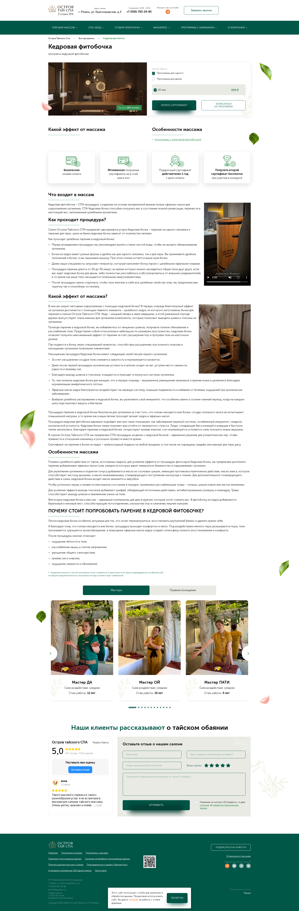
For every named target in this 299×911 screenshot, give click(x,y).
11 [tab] (166, 706)
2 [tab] (138, 706)
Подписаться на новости (231, 847)
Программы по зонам (71, 853)
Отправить (156, 805)
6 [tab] (151, 706)
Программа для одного (170, 73)
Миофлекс (160, 27)
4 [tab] (145, 706)
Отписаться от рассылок (238, 856)
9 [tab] (160, 706)
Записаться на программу (223, 105)
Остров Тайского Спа (59, 38)
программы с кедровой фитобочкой (178, 139)
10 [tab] (163, 706)
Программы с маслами (97, 853)
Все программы (86, 38)
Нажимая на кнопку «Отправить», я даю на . (222, 805)
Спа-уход (94, 27)
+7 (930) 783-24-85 (139, 11)
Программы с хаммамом (197, 27)
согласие (204, 805)
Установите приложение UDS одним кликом (70, 870)
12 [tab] (170, 706)
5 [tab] (148, 706)
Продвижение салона (240, 889)
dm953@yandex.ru (57, 890)
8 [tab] (157, 706)
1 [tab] (129, 706)
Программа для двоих (169, 79)
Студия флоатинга (127, 27)
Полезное (53, 853)
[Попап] (82, 637)
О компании (236, 27)
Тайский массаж (63, 27)
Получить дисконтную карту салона (65, 864)
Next (249, 653)
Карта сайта (101, 870)
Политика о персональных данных (64, 859)
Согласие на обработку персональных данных (107, 859)
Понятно (177, 897)
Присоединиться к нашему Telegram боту (107, 864)
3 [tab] (142, 706)
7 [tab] (154, 706)
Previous (49, 653)
